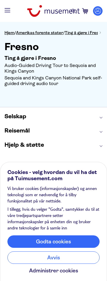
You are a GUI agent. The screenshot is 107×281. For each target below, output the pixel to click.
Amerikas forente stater (39, 32)
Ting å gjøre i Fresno (84, 32)
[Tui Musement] (53, 11)
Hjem (9, 32)
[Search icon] (73, 11)
